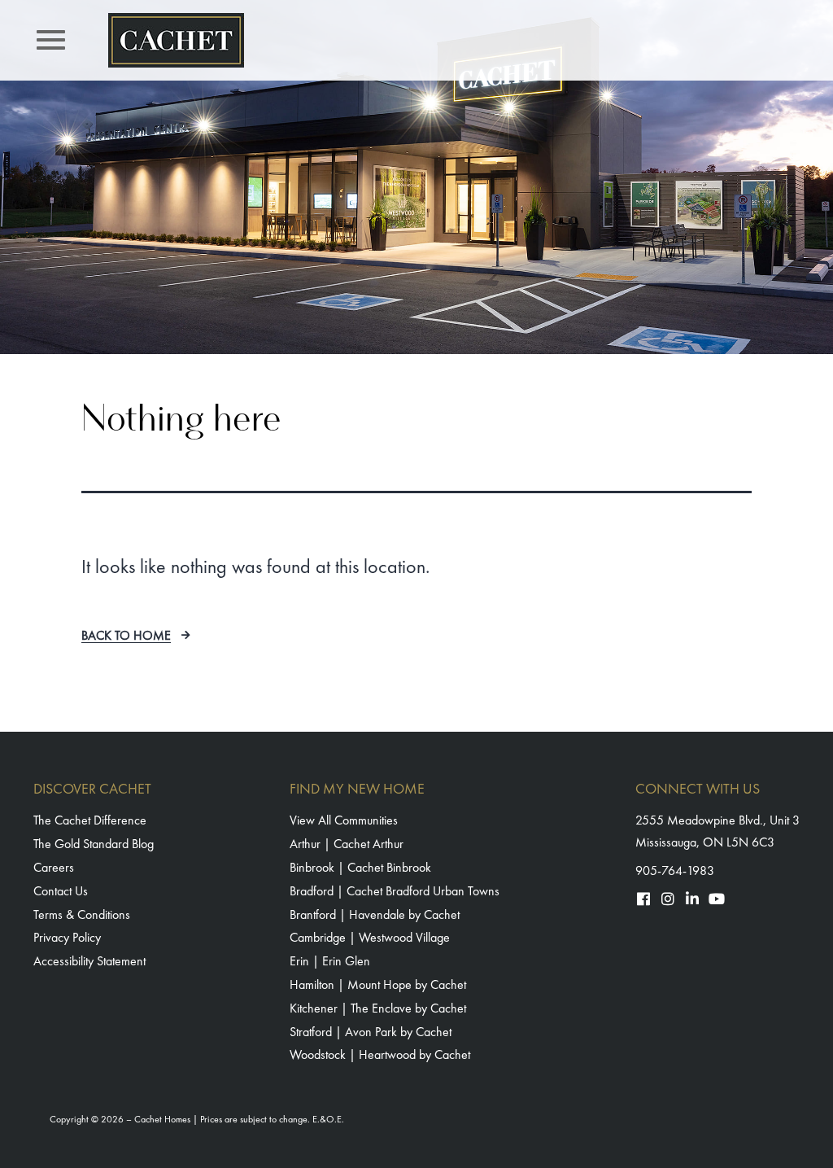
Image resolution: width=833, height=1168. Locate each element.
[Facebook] (643, 898)
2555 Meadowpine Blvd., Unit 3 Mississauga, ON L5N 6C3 (717, 831)
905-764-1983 (674, 870)
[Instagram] (668, 898)
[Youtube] (717, 898)
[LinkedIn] (692, 898)
